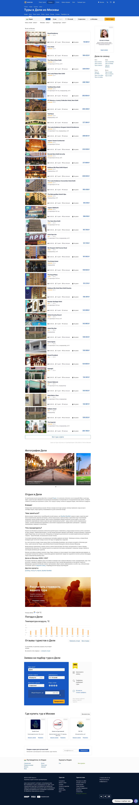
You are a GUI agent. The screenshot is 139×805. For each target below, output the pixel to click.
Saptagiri (50, 368)
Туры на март (108, 72)
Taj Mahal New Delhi (54, 87)
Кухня (42, 763)
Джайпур (27, 570)
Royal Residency (53, 33)
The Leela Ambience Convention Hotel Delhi (61, 181)
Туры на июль (98, 63)
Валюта (26, 767)
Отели (57, 2)
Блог (73, 2)
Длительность (53, 675)
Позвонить (40, 737)
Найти (110, 19)
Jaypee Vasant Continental (56, 140)
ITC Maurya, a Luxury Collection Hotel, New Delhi (63, 100)
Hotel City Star (52, 328)
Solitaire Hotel (52, 409)
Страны (50, 2)
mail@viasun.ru (103, 781)
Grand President (53, 355)
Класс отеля (52, 683)
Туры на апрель (109, 73)
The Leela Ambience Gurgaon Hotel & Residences (63, 127)
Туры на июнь (98, 61)
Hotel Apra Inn (52, 234)
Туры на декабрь (109, 61)
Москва (102, 2)
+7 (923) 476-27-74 (104, 777)
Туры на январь (109, 63)
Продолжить (59, 701)
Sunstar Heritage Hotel (55, 301)
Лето (96, 59)
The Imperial (51, 422)
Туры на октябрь (99, 75)
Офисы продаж (66, 2)
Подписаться (84, 750)
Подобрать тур (65, 14)
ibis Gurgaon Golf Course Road (57, 248)
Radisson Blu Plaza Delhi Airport (58, 167)
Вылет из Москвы (30, 28)
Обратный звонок (104, 779)
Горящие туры (81, 2)
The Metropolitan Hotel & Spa (57, 194)
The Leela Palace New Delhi (56, 73)
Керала (39, 570)
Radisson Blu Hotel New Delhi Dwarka (59, 288)
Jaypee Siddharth (53, 207)
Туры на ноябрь (99, 77)
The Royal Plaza (52, 274)
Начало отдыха (33, 675)
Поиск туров (42, 2)
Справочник (27, 763)
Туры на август (98, 65)
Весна (106, 70)
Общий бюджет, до (37, 692)
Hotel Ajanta (51, 341)
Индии (54, 498)
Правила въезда (28, 765)
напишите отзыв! (45, 651)
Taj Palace (51, 114)
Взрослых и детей (34, 683)
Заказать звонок (32, 737)
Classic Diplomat (53, 382)
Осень (96, 70)
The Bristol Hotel (53, 261)
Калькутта (34, 570)
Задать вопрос (104, 50)
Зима (106, 59)
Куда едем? (31, 667)
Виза (25, 768)
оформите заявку (41, 565)
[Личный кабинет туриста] (114, 2)
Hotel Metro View (53, 395)
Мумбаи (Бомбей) (66, 516)
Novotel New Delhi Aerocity (56, 154)
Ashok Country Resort (55, 315)
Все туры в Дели (58, 437)
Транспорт (44, 765)
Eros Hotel (51, 46)
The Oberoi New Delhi (54, 60)
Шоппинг (43, 767)
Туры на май (108, 75)
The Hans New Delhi (54, 221)
